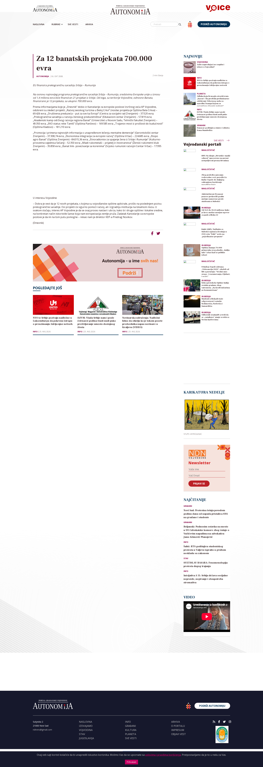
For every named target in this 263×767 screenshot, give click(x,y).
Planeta (201, 93)
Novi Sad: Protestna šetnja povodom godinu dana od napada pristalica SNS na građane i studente (206, 514)
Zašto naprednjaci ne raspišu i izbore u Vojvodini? (210, 65)
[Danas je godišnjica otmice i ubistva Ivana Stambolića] (190, 130)
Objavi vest (178, 734)
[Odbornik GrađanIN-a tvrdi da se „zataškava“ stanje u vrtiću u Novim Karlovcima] (192, 317)
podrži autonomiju (214, 24)
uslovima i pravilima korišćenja (163, 754)
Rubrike (56, 24)
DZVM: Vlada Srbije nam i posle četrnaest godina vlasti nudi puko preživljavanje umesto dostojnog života (212, 116)
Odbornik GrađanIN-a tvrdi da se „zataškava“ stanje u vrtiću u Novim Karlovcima (215, 317)
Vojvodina (202, 62)
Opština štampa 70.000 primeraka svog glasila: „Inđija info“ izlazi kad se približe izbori (216, 251)
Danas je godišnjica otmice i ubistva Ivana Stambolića (213, 129)
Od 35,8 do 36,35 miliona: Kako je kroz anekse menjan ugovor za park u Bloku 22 (215, 212)
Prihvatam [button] (131, 762)
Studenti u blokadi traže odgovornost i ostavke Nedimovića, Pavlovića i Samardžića (212, 302)
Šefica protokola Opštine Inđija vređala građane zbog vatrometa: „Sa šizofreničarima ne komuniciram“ (216, 286)
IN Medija (206, 208)
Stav (186, 558)
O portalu (178, 726)
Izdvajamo (86, 726)
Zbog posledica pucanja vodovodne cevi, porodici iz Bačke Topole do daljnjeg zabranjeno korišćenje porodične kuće (214, 179)
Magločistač (208, 150)
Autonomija (42, 76)
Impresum (177, 730)
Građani (201, 125)
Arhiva (89, 24)
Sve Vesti (73, 24)
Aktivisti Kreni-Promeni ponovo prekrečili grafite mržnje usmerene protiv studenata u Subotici (213, 198)
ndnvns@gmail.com (42, 729)
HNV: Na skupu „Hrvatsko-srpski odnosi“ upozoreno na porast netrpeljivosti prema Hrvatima (216, 158)
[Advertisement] (131, 41)
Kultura (130, 730)
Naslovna (38, 24)
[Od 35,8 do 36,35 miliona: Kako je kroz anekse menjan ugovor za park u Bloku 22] (192, 213)
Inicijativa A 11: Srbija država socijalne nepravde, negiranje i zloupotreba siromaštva (206, 579)
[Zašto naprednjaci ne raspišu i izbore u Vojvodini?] (190, 67)
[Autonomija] (130, 10)
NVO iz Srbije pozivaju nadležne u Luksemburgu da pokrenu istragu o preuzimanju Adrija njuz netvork (213, 82)
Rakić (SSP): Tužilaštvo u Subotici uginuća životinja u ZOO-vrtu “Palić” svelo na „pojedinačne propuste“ (214, 233)
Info (35, 332)
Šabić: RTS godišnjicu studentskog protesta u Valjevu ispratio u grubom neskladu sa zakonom (205, 550)
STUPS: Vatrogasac (193, 434)
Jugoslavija (86, 738)
